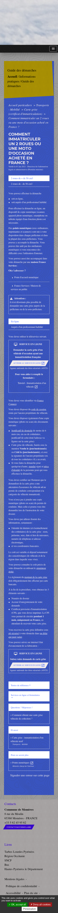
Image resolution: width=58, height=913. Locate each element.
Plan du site (31, 893)
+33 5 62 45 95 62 (15, 822)
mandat (32, 466)
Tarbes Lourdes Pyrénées (19, 851)
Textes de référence (20, 685)
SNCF (8, 860)
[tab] (28, 178)
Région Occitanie (14, 856)
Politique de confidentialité (21, 886)
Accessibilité (13, 893)
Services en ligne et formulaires (25, 694)
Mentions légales (14, 879)
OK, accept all (18, 904)
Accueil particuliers (20, 105)
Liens (8, 844)
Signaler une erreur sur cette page (30, 775)
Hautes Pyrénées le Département (23, 869)
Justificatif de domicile (21, 430)
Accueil (12, 76)
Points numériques (23, 762)
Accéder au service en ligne (29, 363)
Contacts (10, 804)
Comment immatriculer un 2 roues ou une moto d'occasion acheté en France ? (28, 122)
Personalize (29, 909)
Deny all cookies (41, 904)
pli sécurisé (13, 633)
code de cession (38, 409)
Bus (6, 864)
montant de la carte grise (35, 577)
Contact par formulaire (19, 827)
